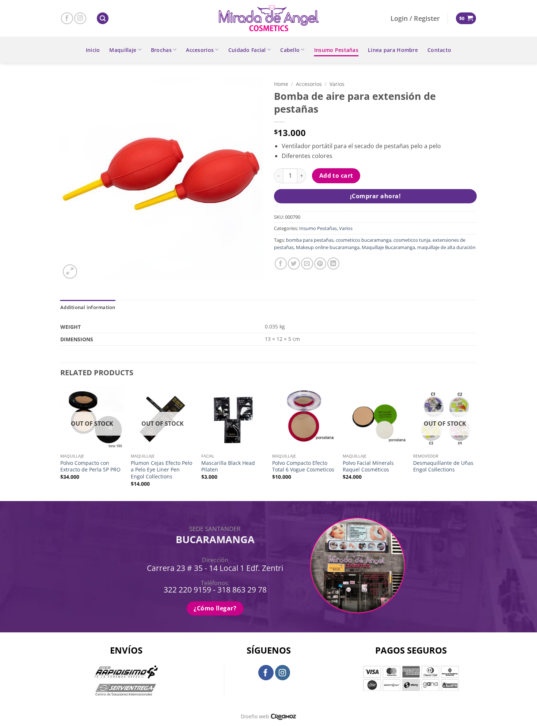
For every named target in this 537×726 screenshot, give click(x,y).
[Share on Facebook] (281, 263)
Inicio (93, 49)
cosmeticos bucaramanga (363, 240)
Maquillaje (122, 49)
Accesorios (200, 49)
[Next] (476, 442)
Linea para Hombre (393, 49)
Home (281, 83)
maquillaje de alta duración (446, 247)
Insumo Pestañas (336, 49)
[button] (102, 18)
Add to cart (336, 176)
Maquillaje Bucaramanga (388, 247)
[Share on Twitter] (294, 263)
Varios (337, 83)
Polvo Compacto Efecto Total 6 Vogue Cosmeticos (303, 466)
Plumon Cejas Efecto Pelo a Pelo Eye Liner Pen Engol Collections (161, 470)
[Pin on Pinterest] (320, 263)
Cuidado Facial (247, 49)
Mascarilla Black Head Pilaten (228, 466)
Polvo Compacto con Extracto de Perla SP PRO (90, 466)
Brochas (161, 49)
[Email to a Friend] (307, 263)
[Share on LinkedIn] (333, 263)
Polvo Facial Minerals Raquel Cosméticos (368, 466)
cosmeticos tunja (411, 240)
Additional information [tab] (87, 307)
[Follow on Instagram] (80, 18)
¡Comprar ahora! (375, 196)
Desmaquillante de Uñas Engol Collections (443, 466)
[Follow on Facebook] (67, 18)
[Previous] (60, 442)
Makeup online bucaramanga (327, 247)
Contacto (439, 49)
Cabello (290, 49)
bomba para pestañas (310, 240)
